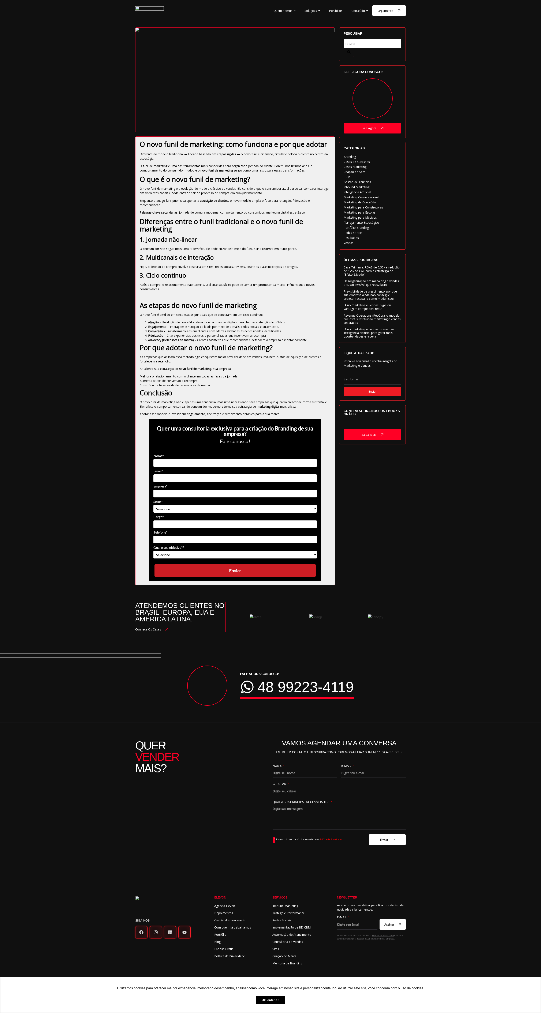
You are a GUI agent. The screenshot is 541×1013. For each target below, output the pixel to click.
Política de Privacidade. (331, 839)
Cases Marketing (355, 167)
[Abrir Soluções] (319, 10)
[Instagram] (156, 932)
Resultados (351, 238)
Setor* (158, 502)
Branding (350, 157)
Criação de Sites (355, 172)
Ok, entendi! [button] (270, 1000)
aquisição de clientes (214, 201)
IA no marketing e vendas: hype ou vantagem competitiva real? (367, 307)
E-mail (346, 765)
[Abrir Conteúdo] (367, 10)
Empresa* (160, 486)
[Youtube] (184, 932)
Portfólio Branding (356, 228)
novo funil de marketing (217, 170)
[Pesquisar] (349, 52)
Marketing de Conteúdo (360, 202)
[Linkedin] (170, 932)
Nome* (158, 456)
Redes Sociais (353, 233)
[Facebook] (141, 932)
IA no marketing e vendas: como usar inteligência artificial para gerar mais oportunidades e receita (369, 332)
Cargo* (158, 517)
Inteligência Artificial (357, 192)
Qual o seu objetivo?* (168, 547)
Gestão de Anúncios (357, 182)
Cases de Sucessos (357, 162)
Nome (277, 765)
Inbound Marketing (356, 187)
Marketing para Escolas (360, 212)
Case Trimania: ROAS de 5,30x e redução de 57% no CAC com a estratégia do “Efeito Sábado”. (372, 270)
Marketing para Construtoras (363, 207)
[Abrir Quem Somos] (295, 10)
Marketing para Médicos (360, 217)
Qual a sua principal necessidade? (301, 802)
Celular (280, 784)
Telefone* (160, 532)
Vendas (349, 243)
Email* (158, 471)
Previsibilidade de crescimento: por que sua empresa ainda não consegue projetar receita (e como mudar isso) (370, 295)
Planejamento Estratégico (361, 223)
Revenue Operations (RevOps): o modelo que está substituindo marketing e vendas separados (372, 319)
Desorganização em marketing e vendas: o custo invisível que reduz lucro (372, 283)
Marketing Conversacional (361, 197)
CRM (347, 177)
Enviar (235, 570)
